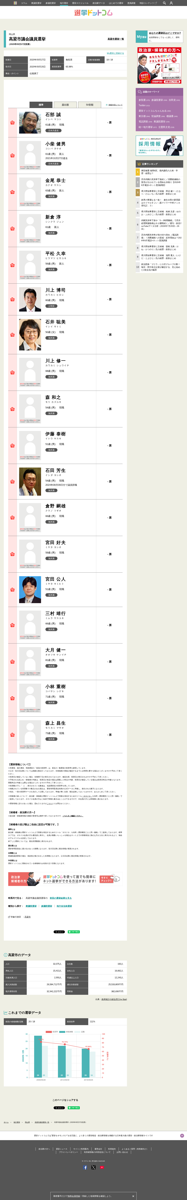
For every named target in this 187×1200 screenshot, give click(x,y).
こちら (49, 804)
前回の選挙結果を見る (61, 898)
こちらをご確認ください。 (73, 816)
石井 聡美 (55, 323)
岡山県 (27, 1122)
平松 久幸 (56, 255)
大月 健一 (56, 652)
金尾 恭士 (55, 182)
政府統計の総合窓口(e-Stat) (114, 999)
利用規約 (112, 1149)
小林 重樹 (55, 688)
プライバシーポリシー (68, 1152)
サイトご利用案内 (81, 1149)
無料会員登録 (74, 1196)
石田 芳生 (55, 472)
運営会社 (98, 1149)
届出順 (65, 105)
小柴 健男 (55, 145)
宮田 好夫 (55, 544)
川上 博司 (55, 292)
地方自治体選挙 (64, 906)
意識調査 (131, 3)
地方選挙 (64, 3)
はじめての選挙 (116, 3)
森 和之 (53, 399)
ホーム (6, 1122)
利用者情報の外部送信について (97, 1152)
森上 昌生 (55, 725)
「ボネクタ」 (87, 796)
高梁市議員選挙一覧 (42, 1122)
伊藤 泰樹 (55, 435)
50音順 (89, 105)
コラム (24, 3)
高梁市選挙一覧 (116, 39)
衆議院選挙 (36, 3)
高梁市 (28, 917)
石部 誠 (53, 116)
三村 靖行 (55, 615)
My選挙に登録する (115, 53)
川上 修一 (57, 362)
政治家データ (99, 3)
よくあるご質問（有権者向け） (135, 1149)
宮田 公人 (55, 581)
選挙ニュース (61, 1149)
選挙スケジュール (80, 3)
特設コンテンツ (147, 3)
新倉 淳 (54, 219)
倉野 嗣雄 (55, 508)
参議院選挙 (51, 3)
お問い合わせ (122, 1152)
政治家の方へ (44, 1149)
